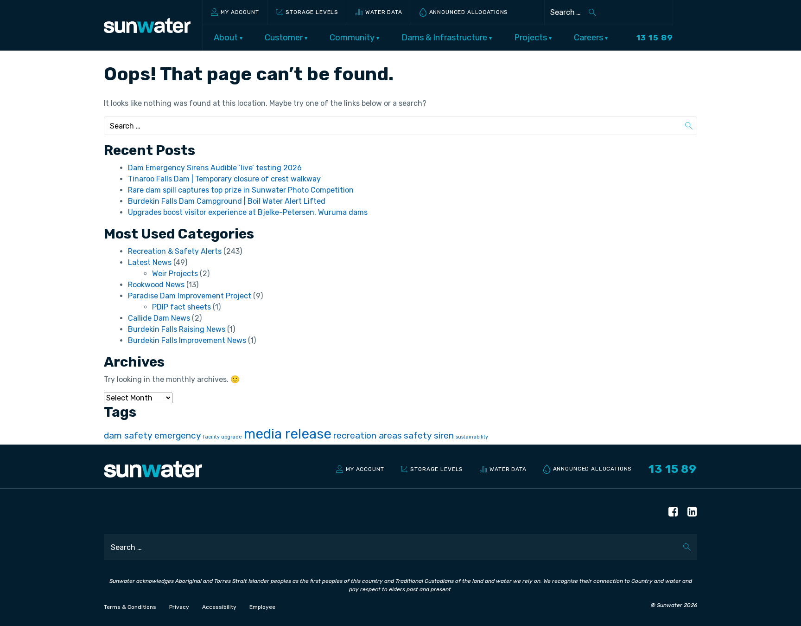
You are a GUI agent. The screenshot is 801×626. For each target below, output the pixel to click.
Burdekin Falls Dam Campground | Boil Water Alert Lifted (226, 201)
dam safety (128, 435)
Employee (262, 607)
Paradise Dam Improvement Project (189, 295)
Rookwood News (156, 284)
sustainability (472, 437)
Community (353, 37)
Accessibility (219, 607)
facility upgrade (222, 437)
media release (287, 434)
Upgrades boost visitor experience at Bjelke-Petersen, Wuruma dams (248, 212)
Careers (589, 37)
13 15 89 (654, 37)
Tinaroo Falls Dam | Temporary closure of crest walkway (224, 178)
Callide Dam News (159, 318)
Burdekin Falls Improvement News (187, 340)
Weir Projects (175, 273)
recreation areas (367, 435)
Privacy (179, 607)
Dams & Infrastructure (445, 37)
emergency (177, 435)
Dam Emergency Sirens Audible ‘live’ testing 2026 (215, 167)
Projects (531, 37)
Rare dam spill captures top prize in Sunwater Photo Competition (241, 190)
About (227, 37)
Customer (285, 37)
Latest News (150, 262)
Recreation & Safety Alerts (175, 251)
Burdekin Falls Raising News (176, 329)
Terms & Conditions (130, 607)
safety (418, 435)
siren (444, 435)
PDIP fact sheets (181, 307)
